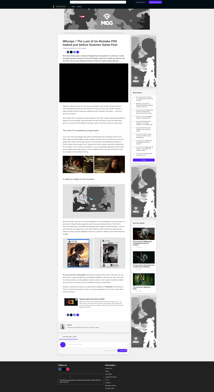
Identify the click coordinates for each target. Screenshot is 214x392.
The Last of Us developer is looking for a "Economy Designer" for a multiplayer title (144, 123)
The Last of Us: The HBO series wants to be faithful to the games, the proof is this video (144, 111)
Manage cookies (110, 385)
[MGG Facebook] (59, 369)
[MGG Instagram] (67, 369)
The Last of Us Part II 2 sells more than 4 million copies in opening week (143, 136)
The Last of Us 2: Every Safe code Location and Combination (143, 266)
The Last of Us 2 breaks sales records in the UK (144, 154)
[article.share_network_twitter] (71, 52)
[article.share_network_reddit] (74, 52)
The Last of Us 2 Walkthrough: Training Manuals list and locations (144, 142)
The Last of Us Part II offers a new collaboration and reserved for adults (144, 98)
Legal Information (111, 377)
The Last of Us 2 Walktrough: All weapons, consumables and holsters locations (144, 148)
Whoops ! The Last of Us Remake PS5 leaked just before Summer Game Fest (144, 105)
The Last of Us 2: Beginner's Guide (142, 288)
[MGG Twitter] (63, 369)
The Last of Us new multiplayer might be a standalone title (144, 117)
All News (144, 160)
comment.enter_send (110, 350)
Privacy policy (109, 388)
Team (107, 371)
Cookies (108, 383)
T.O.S (107, 380)
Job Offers (108, 374)
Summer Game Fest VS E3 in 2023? (92, 299)
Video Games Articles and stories (71, 33)
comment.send (123, 350)
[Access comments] (77, 52)
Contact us (108, 368)
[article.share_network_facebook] (68, 52)
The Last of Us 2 (84, 33)
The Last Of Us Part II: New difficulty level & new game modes (143, 129)
